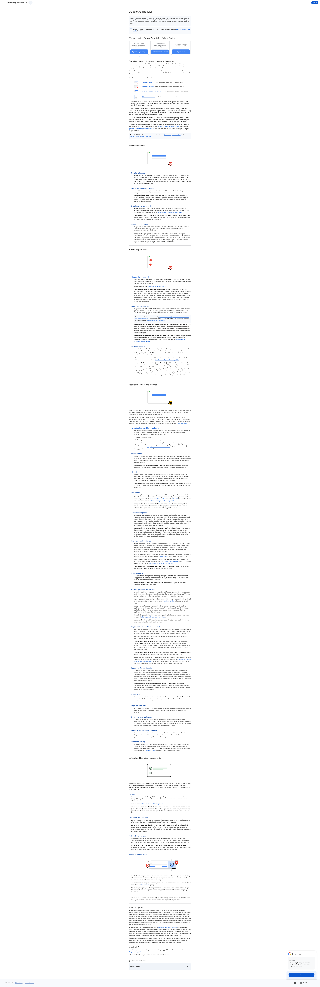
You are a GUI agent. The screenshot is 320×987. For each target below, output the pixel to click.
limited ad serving (150, 750)
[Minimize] (313, 953)
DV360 (174, 499)
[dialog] (301, 965)
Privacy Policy (19, 983)
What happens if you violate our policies (170, 212)
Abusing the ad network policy (156, 286)
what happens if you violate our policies (161, 563)
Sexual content (145, 885)
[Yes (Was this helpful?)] (184, 966)
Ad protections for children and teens (145, 428)
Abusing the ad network (140, 277)
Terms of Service (29, 983)
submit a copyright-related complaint (161, 501)
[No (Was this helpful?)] (188, 966)
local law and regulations (170, 561)
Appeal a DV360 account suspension (140, 136)
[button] (3, 3)
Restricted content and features (151, 91)
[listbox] (307, 983)
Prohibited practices (148, 86)
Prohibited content (147, 82)
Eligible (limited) (163, 556)
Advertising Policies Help (17, 3)
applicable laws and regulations (167, 927)
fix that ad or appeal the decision (168, 127)
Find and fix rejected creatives (172, 135)
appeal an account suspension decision (140, 129)
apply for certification (156, 499)
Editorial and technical (148, 97)
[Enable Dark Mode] (295, 983)
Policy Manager (181, 423)
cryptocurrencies (169, 601)
